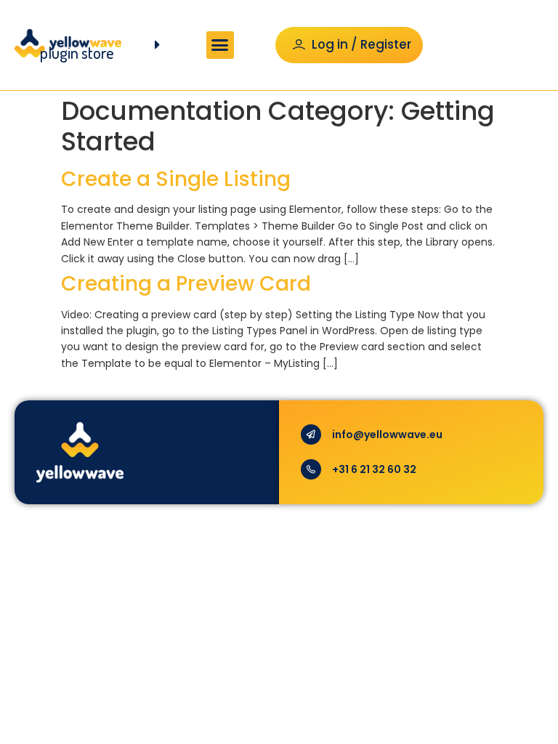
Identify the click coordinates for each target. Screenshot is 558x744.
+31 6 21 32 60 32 (374, 469)
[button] (220, 45)
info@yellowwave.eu (387, 434)
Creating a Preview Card (186, 284)
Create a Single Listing (176, 179)
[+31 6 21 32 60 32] (311, 469)
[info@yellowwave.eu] (311, 434)
